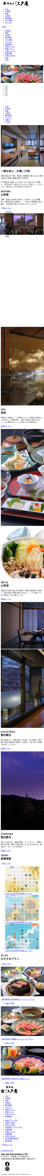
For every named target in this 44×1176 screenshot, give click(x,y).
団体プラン (9, 49)
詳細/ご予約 (9, 1003)
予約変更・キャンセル (13, 1127)
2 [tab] (6, 88)
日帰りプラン (10, 46)
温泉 (7, 14)
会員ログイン (10, 1132)
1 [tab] (6, 86)
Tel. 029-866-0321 (7, 1150)
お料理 (7, 16)
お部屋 (7, 11)
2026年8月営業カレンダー (18, 922)
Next (7, 236)
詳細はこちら (6, 244)
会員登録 (8, 1129)
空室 (7, 58)
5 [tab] (6, 95)
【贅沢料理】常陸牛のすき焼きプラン (15, 1079)
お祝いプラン (10, 51)
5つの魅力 (9, 20)
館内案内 (8, 18)
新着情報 (8, 53)
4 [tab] (6, 93)
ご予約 (3, 27)
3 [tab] (6, 91)
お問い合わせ (10, 55)
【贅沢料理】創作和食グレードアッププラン (18, 999)
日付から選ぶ (10, 1125)
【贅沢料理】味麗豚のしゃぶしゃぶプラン (17, 1039)
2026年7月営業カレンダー (18, 951)
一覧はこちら (6, 208)
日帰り (7, 120)
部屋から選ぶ (10, 1123)
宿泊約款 (8, 1141)
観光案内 (8, 44)
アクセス (8, 23)
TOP (6, 9)
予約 (7, 60)
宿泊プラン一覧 (11, 1120)
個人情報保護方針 (12, 1138)
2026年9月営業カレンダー (18, 894)
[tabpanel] (22, 74)
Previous (8, 212)
